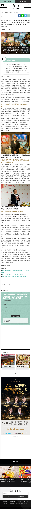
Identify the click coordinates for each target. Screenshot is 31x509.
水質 (5, 311)
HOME (2, 12)
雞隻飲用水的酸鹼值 (8, 300)
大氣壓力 (6, 308)
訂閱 (8, 496)
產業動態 (10, 12)
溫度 (5, 304)
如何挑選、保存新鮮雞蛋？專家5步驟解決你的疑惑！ (15, 276)
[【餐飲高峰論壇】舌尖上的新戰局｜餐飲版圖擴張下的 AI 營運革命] (15, 406)
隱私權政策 (12, 501)
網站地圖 (26, 501)
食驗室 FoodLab (7, 1)
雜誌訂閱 (19, 501)
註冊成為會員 (21, 496)
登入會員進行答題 (15, 316)
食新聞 (6, 12)
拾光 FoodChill (23, 1)
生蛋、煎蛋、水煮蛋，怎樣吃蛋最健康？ (12, 274)
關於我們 (5, 501)
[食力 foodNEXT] (15, 7)
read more (7, 321)
